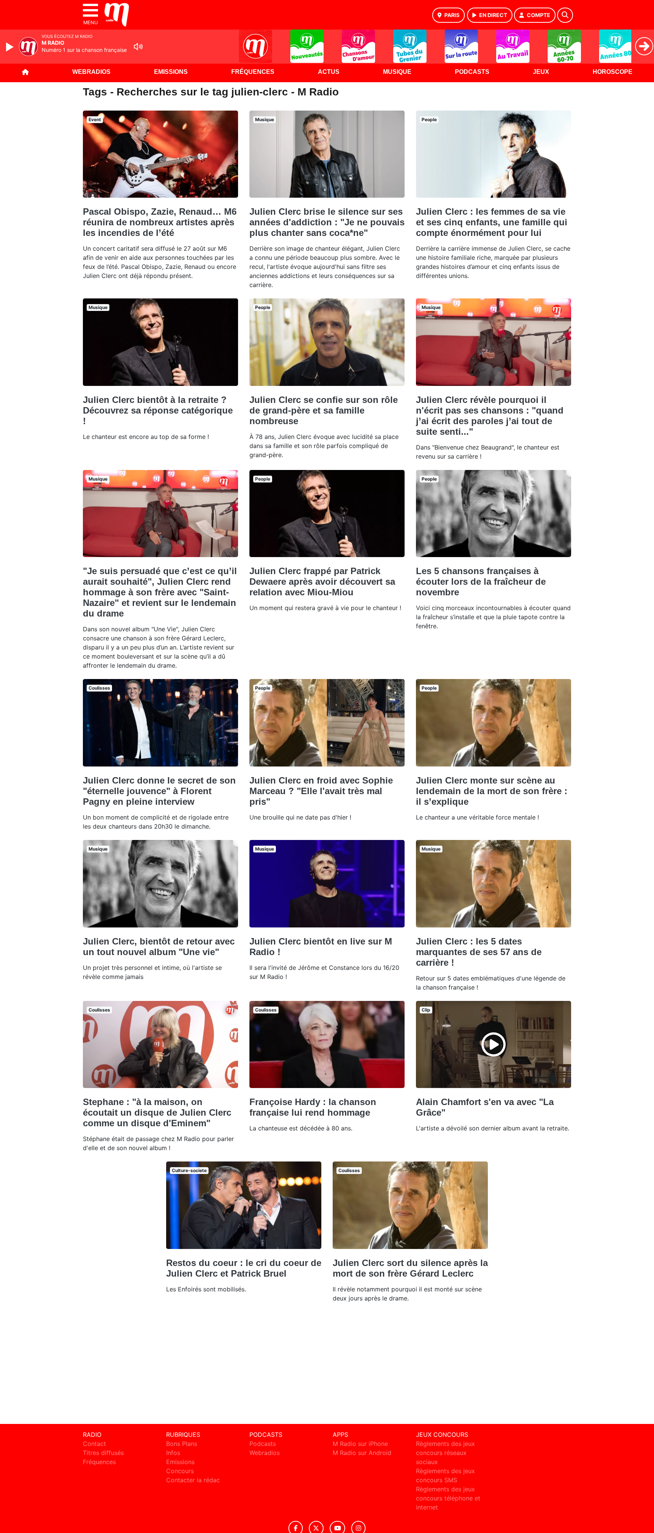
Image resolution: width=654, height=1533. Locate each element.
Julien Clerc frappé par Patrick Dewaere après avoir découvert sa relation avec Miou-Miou (322, 581)
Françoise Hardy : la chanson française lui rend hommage (312, 1107)
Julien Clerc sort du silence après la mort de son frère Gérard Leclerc (410, 1268)
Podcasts (472, 72)
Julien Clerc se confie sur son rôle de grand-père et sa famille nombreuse (323, 410)
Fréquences (252, 72)
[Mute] (138, 46)
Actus (328, 72)
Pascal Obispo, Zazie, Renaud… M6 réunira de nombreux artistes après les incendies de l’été (160, 222)
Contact (94, 1443)
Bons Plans (181, 1443)
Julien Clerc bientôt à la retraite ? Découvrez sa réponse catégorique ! (158, 410)
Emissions (171, 72)
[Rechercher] (565, 15)
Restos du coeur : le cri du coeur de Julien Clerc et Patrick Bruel (243, 1268)
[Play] (10, 47)
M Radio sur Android (362, 1453)
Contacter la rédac (193, 1480)
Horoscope (612, 72)
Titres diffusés (103, 1453)
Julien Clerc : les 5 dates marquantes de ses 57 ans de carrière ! (479, 952)
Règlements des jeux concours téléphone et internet (448, 1498)
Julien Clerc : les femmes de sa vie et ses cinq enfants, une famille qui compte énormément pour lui (491, 222)
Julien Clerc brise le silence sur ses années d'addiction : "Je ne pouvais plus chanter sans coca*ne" (327, 222)
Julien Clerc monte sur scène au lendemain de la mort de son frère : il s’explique (491, 791)
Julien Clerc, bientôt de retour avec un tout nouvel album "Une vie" (159, 946)
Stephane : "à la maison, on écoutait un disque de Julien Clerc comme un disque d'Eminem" (157, 1112)
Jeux (541, 72)
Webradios (91, 72)
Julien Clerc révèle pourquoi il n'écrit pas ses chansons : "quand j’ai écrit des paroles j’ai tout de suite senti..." (490, 416)
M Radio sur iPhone (360, 1443)
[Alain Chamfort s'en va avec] (493, 1044)
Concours (180, 1471)
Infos (173, 1453)
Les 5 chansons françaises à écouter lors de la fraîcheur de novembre (481, 581)
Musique (397, 72)
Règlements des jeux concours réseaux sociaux (445, 1453)
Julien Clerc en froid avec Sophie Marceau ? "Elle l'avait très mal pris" (321, 791)
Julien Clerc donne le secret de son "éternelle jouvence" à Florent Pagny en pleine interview (159, 791)
